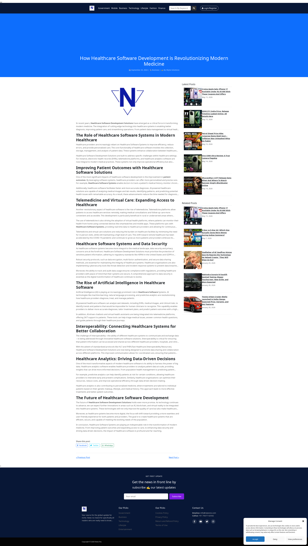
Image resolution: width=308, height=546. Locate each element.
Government (104, 8)
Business (123, 8)
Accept (255, 539)
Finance (161, 8)
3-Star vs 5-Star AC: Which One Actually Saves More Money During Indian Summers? (215, 232)
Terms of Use (161, 525)
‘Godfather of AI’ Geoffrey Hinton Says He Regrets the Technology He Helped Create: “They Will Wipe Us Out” (217, 256)
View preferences (295, 539)
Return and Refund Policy (167, 521)
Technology (134, 8)
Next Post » (174, 457)
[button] (303, 521)
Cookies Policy (161, 513)
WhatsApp (108, 445)
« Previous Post (83, 457)
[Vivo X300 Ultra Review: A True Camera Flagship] (193, 163)
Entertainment (125, 529)
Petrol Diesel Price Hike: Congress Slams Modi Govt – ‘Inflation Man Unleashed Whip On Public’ (216, 137)
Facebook (83, 445)
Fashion (153, 8)
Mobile (114, 8)
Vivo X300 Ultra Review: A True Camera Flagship (216, 156)
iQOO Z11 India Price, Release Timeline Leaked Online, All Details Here (215, 113)
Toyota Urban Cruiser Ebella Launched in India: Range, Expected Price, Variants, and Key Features (215, 300)
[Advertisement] (154, 37)
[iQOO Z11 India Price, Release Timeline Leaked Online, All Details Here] (193, 119)
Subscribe (176, 496)
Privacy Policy (161, 517)
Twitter (95, 445)
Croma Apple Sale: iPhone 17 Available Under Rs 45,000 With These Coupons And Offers (216, 91)
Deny (275, 539)
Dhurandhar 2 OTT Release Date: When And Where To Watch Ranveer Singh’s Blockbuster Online (216, 182)
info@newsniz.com (204, 513)
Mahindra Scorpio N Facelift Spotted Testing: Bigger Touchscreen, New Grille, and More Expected (215, 278)
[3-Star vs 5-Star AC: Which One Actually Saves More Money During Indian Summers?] (193, 238)
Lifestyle (144, 8)
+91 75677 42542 (203, 515)
